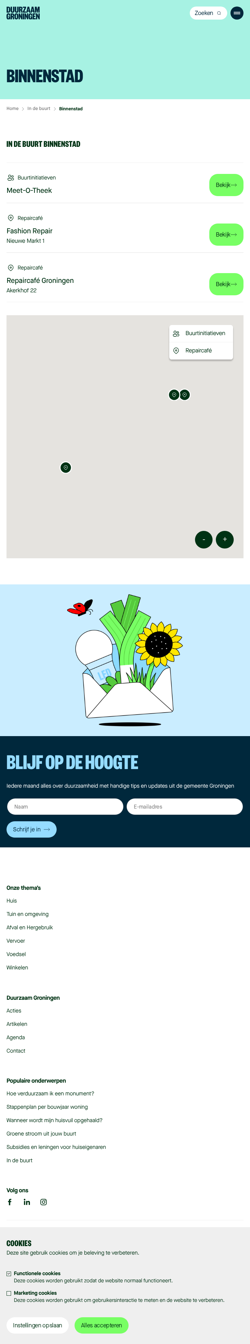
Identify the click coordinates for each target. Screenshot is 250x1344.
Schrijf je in (26, 829)
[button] (184, 394)
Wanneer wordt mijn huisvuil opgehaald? (55, 1120)
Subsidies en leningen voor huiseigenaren (56, 1147)
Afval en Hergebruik (30, 927)
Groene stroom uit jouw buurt (41, 1133)
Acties (14, 1010)
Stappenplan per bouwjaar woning (47, 1107)
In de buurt (38, 109)
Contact (16, 1051)
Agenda (16, 1037)
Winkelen (17, 967)
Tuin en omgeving (28, 914)
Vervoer (16, 941)
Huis (12, 900)
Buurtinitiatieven (205, 333)
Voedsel (16, 954)
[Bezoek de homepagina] (23, 14)
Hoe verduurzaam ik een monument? (50, 1093)
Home (13, 109)
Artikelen (17, 1024)
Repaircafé (199, 351)
